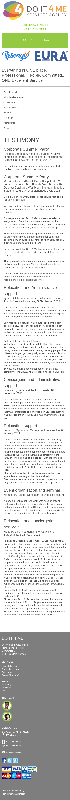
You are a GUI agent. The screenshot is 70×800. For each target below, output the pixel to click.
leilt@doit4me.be (35, 24)
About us (27, 40)
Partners (7, 113)
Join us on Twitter (10, 760)
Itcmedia (21, 794)
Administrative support (13, 97)
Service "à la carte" (12, 107)
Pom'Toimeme (8, 794)
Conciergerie (9, 102)
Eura (51, 56)
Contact (44, 40)
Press (6, 128)
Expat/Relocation (11, 92)
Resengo (18, 56)
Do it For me (35, 12)
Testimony (8, 118)
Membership (9, 123)
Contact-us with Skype (16, 760)
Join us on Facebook (4, 760)
